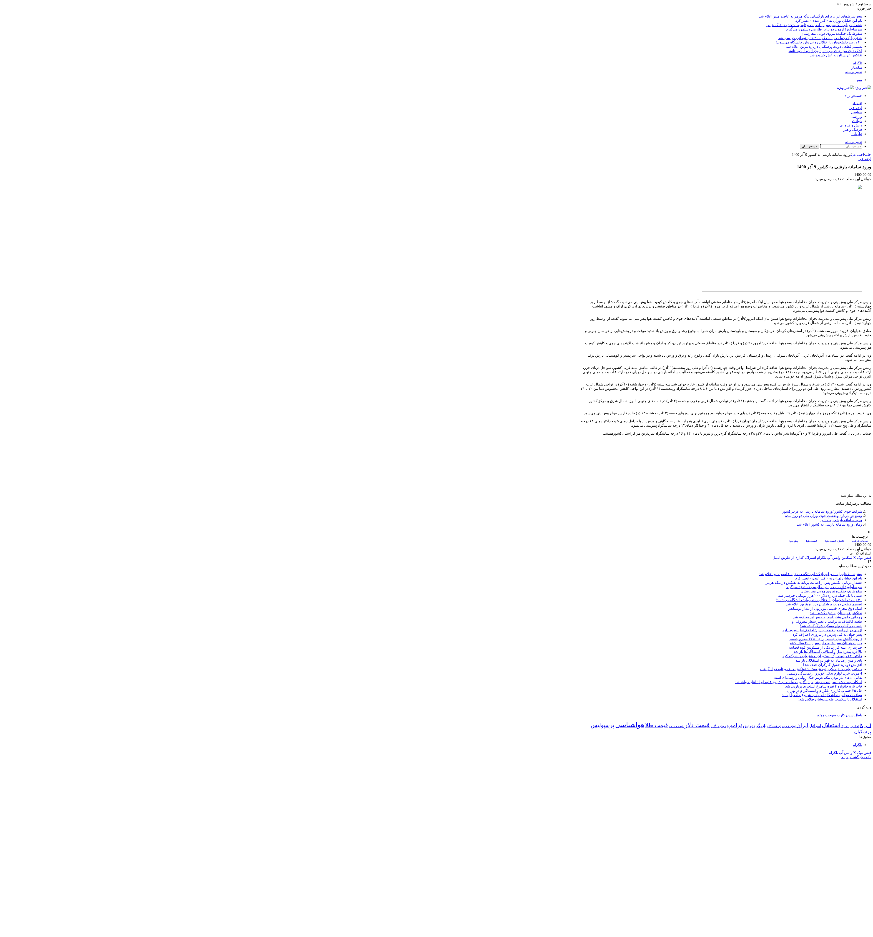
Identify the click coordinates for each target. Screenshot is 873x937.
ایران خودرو (788, 726)
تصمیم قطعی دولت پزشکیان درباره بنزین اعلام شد (824, 46)
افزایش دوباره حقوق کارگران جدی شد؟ (832, 665)
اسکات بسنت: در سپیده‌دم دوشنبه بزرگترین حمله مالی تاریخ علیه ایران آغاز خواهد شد (798, 682)
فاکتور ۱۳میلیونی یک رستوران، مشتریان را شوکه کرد (822, 656)
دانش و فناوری (851, 125)
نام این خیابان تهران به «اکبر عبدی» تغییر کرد (828, 21)
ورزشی (856, 116)
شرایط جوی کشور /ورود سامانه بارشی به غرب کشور (822, 511)
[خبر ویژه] (854, 88)
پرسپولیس (602, 725)
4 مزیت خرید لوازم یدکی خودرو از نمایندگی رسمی (824, 673)
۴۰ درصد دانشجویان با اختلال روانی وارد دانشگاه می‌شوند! (819, 42)
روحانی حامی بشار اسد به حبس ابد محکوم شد (827, 617)
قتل (714, 725)
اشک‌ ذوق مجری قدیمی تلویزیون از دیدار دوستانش (825, 51)
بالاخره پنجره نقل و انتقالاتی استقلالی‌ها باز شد (827, 652)
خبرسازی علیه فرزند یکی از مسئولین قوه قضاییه (825, 647)
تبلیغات (856, 134)
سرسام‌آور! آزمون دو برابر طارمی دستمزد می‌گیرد (824, 29)
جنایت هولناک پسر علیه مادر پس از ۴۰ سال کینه (826, 643)
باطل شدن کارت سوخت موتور (839, 715)
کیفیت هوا (812, 540)
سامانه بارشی (860, 540)
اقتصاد (857, 104)
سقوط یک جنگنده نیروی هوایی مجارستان (831, 33)
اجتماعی (855, 108)
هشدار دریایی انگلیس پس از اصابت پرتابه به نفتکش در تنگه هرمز (814, 25)
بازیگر (761, 725)
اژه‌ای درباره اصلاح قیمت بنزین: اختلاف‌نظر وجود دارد (822, 630)
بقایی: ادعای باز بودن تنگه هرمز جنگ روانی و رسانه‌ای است (817, 678)
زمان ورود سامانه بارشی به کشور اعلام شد (829, 524)
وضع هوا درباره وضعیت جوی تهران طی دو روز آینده (823, 516)
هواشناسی (629, 724)
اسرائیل (815, 726)
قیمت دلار (697, 725)
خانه (868, 154)
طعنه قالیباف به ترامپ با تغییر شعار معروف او (827, 621)
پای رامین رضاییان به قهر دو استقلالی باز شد (828, 660)
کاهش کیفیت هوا (834, 540)
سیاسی (856, 112)
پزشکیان (862, 731)
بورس (749, 725)
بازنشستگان (774, 726)
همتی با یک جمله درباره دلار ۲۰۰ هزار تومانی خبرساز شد (820, 38)
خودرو (721, 726)
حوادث (857, 121)
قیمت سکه (676, 726)
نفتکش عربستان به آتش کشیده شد (836, 55)
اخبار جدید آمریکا (850, 726)
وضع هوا (793, 540)
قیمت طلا (656, 725)
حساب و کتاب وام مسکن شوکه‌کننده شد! (831, 626)
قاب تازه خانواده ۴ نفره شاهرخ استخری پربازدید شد (823, 686)
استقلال (831, 725)
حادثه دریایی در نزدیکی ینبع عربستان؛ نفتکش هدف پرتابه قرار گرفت (811, 669)
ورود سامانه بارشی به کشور (841, 520)
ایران (802, 725)
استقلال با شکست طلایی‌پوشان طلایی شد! (830, 699)
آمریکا (865, 725)
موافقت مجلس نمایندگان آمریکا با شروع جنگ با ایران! (822, 695)
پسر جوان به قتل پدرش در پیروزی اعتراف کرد (827, 634)
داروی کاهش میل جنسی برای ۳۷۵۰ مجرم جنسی (825, 639)
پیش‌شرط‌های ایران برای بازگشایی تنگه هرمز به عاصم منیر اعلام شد (810, 16)
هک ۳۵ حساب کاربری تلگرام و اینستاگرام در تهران (824, 691)
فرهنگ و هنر (852, 129)
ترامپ (734, 725)
